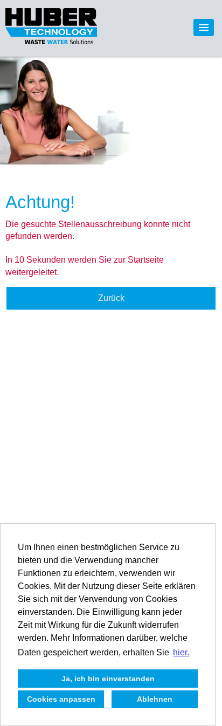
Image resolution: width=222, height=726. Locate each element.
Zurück (111, 298)
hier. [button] (181, 652)
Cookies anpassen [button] (61, 699)
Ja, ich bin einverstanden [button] (108, 678)
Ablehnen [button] (154, 699)
